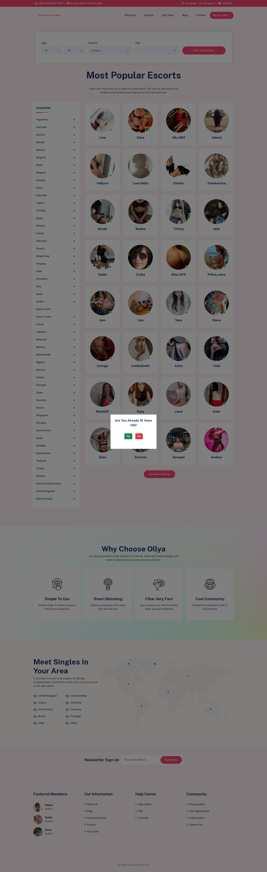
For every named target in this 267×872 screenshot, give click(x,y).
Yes (128, 436)
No (139, 436)
